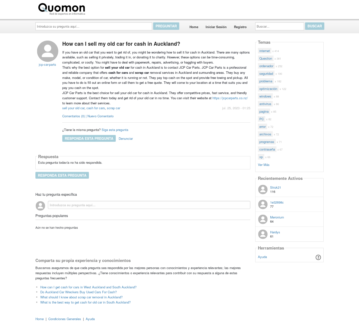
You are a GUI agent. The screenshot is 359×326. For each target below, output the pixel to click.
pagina (264, 111)
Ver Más (264, 164)
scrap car (113, 108)
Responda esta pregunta (89, 138)
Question (265, 58)
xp (261, 156)
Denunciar (126, 138)
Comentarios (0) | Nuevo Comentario (88, 116)
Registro (240, 26)
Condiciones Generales (64, 318)
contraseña (267, 149)
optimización (268, 88)
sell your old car (73, 108)
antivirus (265, 103)
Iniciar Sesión (216, 26)
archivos (265, 134)
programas (266, 141)
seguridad (266, 73)
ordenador (266, 66)
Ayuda (262, 256)
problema (265, 81)
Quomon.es (102, 8)
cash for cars (95, 108)
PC (261, 119)
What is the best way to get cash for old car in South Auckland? (85, 302)
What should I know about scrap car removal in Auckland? (81, 297)
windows (265, 96)
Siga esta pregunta (115, 129)
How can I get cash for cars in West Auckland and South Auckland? (88, 287)
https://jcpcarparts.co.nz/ (230, 98)
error (262, 126)
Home (194, 26)
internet (264, 50)
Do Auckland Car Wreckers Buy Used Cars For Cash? (78, 292)
